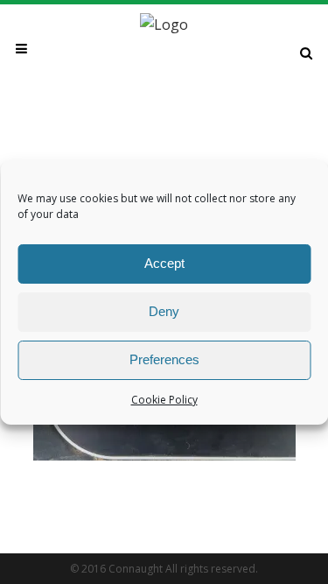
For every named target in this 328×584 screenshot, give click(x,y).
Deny (164, 311)
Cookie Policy (164, 399)
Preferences (164, 359)
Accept (164, 263)
